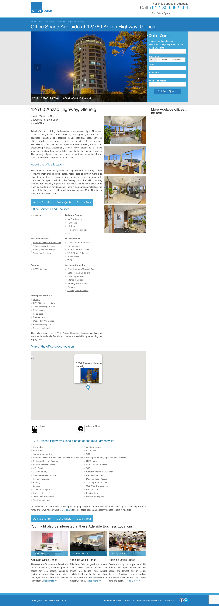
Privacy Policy (171, 600)
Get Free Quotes (167, 91)
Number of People (157, 81)
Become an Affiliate (112, 600)
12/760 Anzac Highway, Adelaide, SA (166, 44)
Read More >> (50, 581)
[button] (88, 388)
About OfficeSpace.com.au (149, 600)
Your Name (154, 56)
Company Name (156, 48)
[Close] (98, 358)
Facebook (182, 600)
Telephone (154, 72)
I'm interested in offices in (161, 41)
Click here (67, 510)
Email (151, 64)
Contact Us (129, 600)
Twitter (186, 600)
